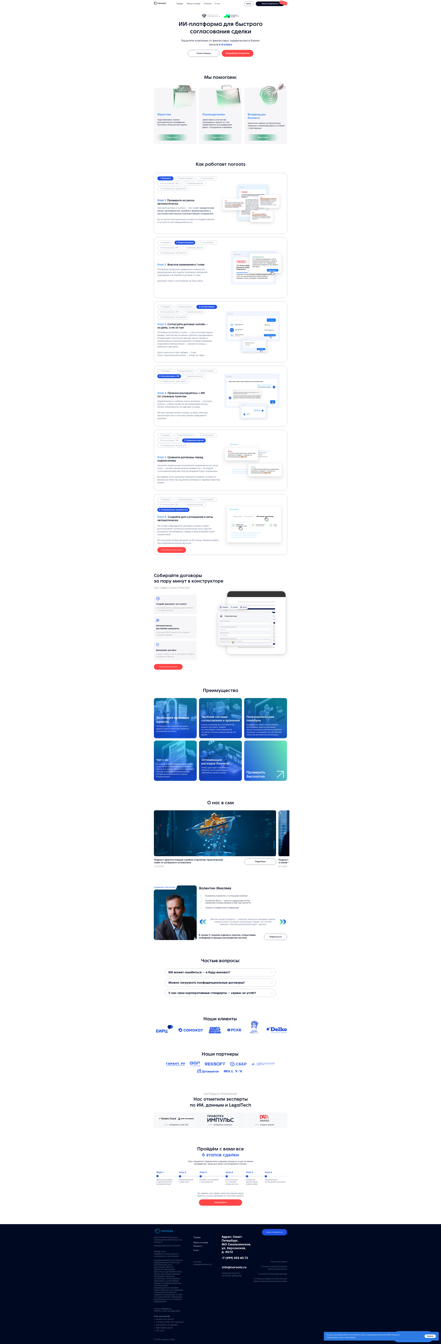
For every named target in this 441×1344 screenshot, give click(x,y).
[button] (260, 861)
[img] (160, 3)
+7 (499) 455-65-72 (235, 1257)
